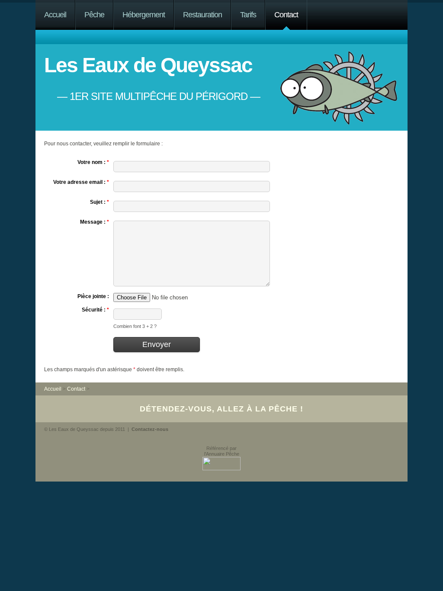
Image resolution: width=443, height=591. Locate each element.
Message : (94, 222)
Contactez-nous (150, 429)
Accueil (55, 14)
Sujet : (99, 202)
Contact (286, 14)
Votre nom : (93, 162)
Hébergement (143, 14)
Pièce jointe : (93, 296)
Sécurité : (95, 310)
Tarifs (248, 14)
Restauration (202, 14)
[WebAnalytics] (60, 442)
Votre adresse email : (81, 182)
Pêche (94, 14)
